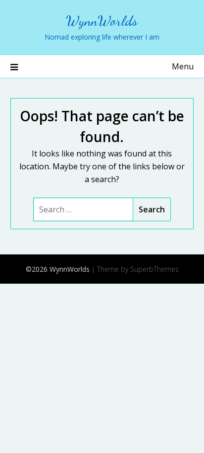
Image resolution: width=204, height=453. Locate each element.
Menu (183, 66)
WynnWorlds (102, 20)
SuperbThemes (154, 269)
